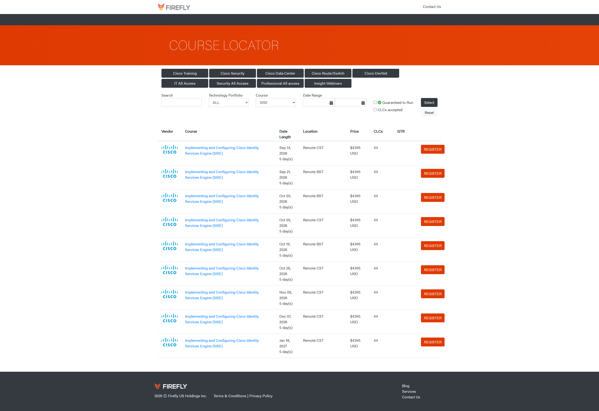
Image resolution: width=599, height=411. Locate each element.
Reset (429, 112)
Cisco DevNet (376, 73)
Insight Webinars (328, 83)
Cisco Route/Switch (328, 73)
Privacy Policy (261, 395)
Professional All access (280, 83)
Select (429, 102)
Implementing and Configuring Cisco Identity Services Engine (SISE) (222, 150)
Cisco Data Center (280, 73)
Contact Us (432, 6)
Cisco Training (185, 73)
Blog (405, 385)
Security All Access (232, 83)
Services (409, 391)
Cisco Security (233, 73)
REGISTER (433, 149)
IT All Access (185, 83)
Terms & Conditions (230, 395)
